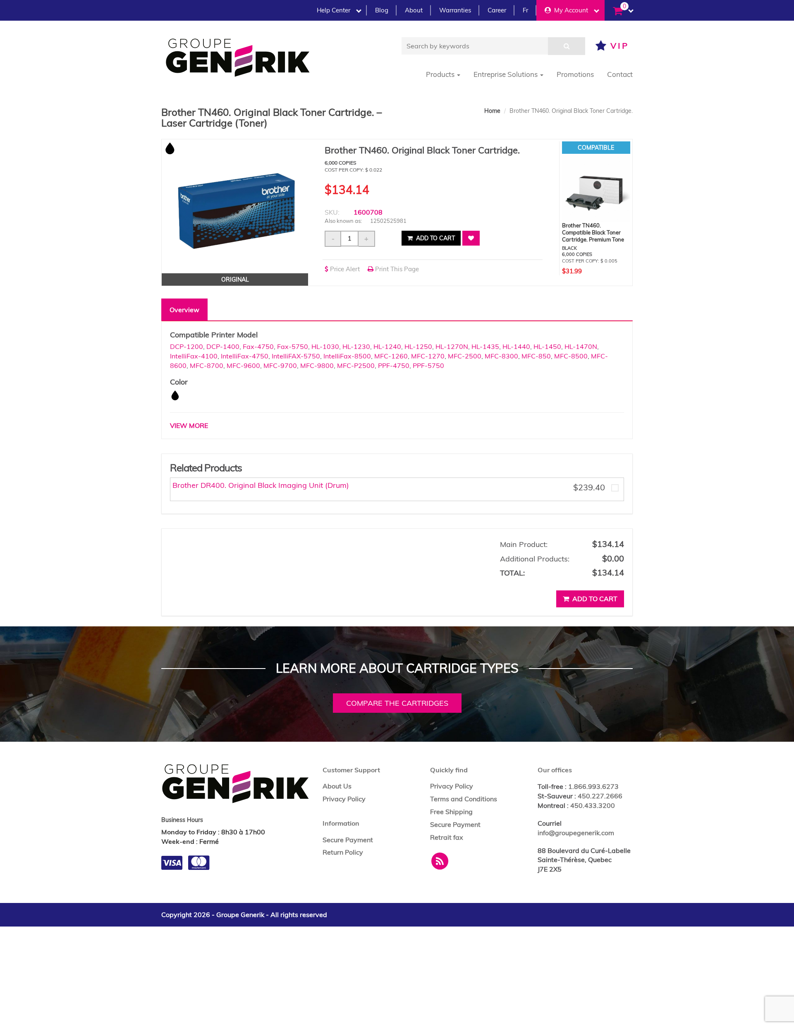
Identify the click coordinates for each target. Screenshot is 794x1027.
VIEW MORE (189, 425)
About (414, 10)
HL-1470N (580, 346)
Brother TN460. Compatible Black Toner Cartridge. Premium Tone (593, 232)
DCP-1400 (222, 346)
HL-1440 (516, 346)
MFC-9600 (243, 365)
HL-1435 (485, 346)
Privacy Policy (344, 799)
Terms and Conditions (463, 799)
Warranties (455, 10)
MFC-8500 (571, 356)
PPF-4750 (393, 365)
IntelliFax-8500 (347, 356)
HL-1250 (418, 346)
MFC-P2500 (356, 365)
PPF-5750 (428, 365)
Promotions (575, 74)
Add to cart (434, 238)
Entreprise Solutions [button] (506, 74)
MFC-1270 (428, 356)
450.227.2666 (600, 796)
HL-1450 (547, 346)
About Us (337, 786)
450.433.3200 (592, 805)
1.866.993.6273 (593, 786)
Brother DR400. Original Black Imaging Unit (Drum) (260, 485)
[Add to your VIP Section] (471, 238)
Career (497, 10)
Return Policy (343, 852)
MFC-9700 (280, 365)
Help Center (333, 10)
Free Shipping (451, 811)
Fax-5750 (292, 346)
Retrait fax (446, 837)
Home (492, 111)
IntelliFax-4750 (244, 356)
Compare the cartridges (397, 703)
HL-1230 (356, 346)
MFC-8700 (206, 365)
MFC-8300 (501, 356)
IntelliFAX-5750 (296, 356)
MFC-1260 (391, 356)
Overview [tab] (184, 310)
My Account (569, 10)
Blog (381, 10)
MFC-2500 (464, 356)
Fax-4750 (258, 346)
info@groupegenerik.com (576, 833)
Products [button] (441, 74)
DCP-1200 (186, 346)
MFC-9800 (317, 365)
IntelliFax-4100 (194, 356)
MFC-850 (536, 356)
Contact (620, 74)
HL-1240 (387, 346)
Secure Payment (348, 840)
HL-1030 (325, 346)
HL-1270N (451, 346)
